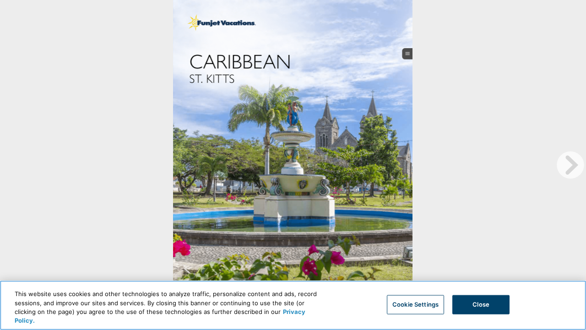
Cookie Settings (415, 304)
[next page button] (570, 165)
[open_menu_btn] (407, 53)
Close (480, 304)
